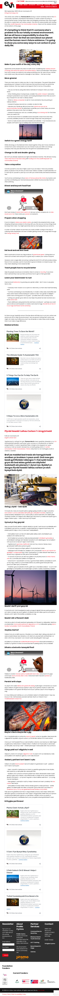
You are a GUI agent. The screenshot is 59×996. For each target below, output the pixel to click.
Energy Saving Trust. (13, 233)
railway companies (19, 100)
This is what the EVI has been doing (15, 159)
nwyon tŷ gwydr (31, 736)
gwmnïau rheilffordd (23, 544)
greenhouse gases (38, 254)
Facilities (47, 5)
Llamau (33, 952)
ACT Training (35, 942)
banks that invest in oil (23, 212)
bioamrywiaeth (19, 764)
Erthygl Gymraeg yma (11, 13)
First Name (5, 947)
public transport (43, 94)
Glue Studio (41, 990)
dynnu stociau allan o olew (20, 676)
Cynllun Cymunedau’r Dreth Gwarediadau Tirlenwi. (27, 448)
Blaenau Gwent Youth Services (36, 938)
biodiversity (16, 282)
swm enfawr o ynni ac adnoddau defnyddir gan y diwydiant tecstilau (25, 513)
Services (54, 5)
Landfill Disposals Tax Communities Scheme (23, 24)
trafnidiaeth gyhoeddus (46, 538)
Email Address (6, 942)
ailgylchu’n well (27, 754)
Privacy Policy (6, 994)
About (26, 5)
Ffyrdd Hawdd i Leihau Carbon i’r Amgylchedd (28, 431)
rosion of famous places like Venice (35, 178)
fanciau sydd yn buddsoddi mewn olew (27, 674)
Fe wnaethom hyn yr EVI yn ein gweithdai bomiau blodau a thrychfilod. (30, 788)
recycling (43, 272)
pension (27, 214)
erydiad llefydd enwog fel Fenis (29, 642)
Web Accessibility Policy (19, 994)
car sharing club (42, 112)
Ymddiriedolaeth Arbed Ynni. (13, 699)
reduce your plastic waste (23, 222)
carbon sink (13, 300)
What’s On (40, 5)
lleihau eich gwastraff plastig (26, 686)
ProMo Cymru (20, 934)
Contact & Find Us (51, 6)
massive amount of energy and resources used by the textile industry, (30, 69)
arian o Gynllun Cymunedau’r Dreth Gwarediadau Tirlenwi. (30, 625)
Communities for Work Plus (36, 932)
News (42, 6)
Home (21, 5)
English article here (10, 438)
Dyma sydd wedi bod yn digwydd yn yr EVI (26, 624)
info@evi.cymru (50, 943)
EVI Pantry (32, 5)
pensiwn (47, 676)
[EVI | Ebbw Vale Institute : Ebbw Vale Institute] (9, 5)
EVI (55, 17)
